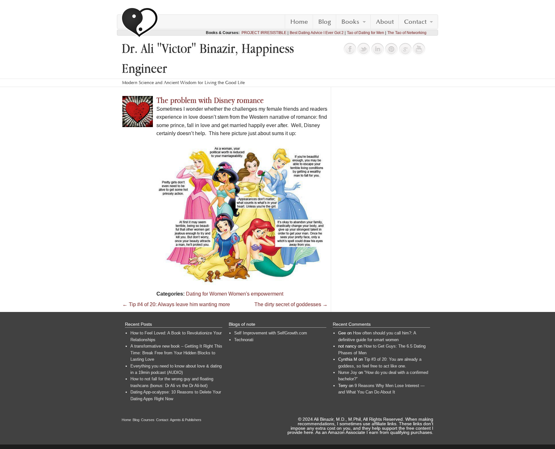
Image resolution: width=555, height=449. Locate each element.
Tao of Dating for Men (365, 32)
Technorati (243, 339)
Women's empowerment (255, 294)
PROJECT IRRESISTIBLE (264, 32)
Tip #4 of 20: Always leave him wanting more (176, 304)
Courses (147, 420)
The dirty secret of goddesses (291, 304)
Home (299, 22)
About (385, 22)
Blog (324, 22)
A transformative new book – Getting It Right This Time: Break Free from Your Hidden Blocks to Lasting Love (176, 353)
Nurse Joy (347, 372)
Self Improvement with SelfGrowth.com (270, 333)
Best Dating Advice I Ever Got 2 (317, 32)
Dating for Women (206, 294)
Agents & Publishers (185, 420)
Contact (415, 22)
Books (350, 22)
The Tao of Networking (407, 32)
